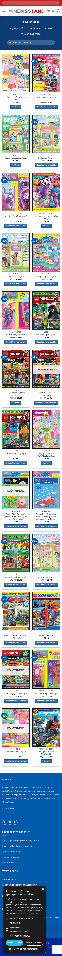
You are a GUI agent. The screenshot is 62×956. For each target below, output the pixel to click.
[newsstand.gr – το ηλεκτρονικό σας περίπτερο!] (26, 10)
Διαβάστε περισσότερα (46, 403)
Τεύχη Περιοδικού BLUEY (16, 158)
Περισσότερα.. (8, 809)
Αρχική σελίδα (16, 28)
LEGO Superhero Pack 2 (46, 635)
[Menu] (4, 10)
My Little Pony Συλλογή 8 (16, 216)
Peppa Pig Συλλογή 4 (46, 276)
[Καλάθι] (58, 11)
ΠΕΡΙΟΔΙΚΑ (34, 28)
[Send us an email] (10, 822)
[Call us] (15, 822)
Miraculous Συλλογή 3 (46, 97)
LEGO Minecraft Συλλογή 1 (16, 577)
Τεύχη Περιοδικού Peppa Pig (16, 98)
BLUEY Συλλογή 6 (16, 276)
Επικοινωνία (48, 948)
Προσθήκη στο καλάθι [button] (46, 107)
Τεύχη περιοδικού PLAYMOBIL (46, 752)
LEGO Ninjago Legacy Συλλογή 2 (46, 394)
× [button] (43, 889)
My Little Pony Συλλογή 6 (46, 693)
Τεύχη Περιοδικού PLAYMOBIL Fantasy (46, 454)
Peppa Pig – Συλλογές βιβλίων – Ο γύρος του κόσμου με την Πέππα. (46, 516)
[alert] (24, 919)
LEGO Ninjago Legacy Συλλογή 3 (16, 394)
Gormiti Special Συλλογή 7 (15, 635)
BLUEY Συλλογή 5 (46, 577)
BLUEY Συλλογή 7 (46, 158)
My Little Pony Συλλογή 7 (16, 335)
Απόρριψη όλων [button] (34, 942)
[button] (24, 948)
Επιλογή (15, 107)
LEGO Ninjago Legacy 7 (46, 335)
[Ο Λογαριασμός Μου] (53, 11)
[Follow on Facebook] (4, 822)
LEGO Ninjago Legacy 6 (16, 453)
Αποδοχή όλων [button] (14, 942)
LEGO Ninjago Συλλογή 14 (15, 693)
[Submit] (57, 3)
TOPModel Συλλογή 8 (16, 751)
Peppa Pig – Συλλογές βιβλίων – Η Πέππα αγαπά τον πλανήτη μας (16, 516)
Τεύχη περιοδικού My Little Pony (46, 217)
